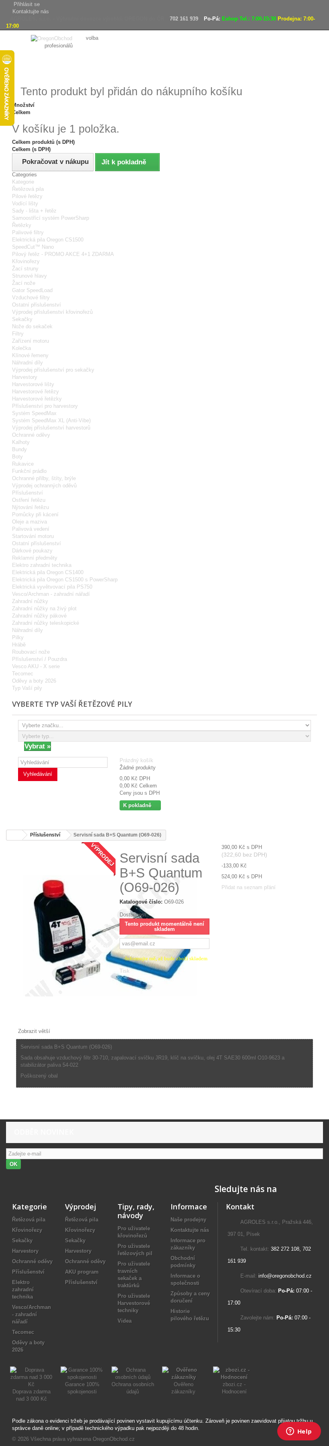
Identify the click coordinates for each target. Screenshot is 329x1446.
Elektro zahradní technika (41, 565)
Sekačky (22, 319)
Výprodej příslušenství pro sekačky (53, 370)
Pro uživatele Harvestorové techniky (134, 1303)
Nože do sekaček (32, 326)
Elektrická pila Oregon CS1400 (47, 572)
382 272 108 (285, 1249)
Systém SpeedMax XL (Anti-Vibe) (51, 420)
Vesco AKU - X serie (36, 666)
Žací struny (25, 269)
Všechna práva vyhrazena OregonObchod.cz (82, 1439)
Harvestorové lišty (33, 384)
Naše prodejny (188, 1220)
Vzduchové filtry (31, 298)
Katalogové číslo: (141, 902)
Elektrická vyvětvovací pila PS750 (52, 587)
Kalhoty (21, 442)
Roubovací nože (31, 652)
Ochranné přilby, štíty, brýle (44, 478)
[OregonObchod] (52, 38)
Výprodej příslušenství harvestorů (51, 428)
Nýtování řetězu (30, 507)
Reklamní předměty (34, 558)
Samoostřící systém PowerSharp (50, 218)
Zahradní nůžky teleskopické (45, 623)
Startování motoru (33, 536)
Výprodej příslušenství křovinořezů (52, 312)
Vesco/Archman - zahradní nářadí (51, 594)
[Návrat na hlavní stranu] (14, 835)
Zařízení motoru (30, 341)
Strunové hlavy (29, 276)
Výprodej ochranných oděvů (44, 486)
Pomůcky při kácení (35, 514)
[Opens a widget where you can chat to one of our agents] (299, 1432)
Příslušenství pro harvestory (45, 406)
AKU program (82, 1272)
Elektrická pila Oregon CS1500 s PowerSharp (65, 580)
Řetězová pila (28, 189)
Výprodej (80, 1206)
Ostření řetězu (28, 500)
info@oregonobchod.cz (285, 1276)
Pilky (18, 637)
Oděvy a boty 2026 (34, 681)
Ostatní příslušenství (36, 305)
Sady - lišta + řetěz (34, 211)
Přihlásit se (27, 4)
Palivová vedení (30, 529)
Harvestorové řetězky (37, 399)
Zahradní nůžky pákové (39, 616)
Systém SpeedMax (34, 413)
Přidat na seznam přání (248, 887)
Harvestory (24, 377)
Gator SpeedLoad (32, 290)
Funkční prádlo (29, 471)
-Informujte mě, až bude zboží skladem (165, 958)
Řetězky (21, 225)
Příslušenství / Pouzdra (39, 659)
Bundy (19, 449)
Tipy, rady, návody (136, 1211)
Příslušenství (27, 493)
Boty (17, 457)
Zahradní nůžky (30, 601)
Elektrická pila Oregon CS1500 (47, 240)
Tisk (125, 971)
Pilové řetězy (27, 196)
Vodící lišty (25, 203)
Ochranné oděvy (31, 435)
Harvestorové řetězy (35, 392)
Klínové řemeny (30, 355)
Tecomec (22, 674)
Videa (125, 1321)
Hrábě (19, 645)
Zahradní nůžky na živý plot (44, 608)
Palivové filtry (28, 232)
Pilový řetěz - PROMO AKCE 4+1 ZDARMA (63, 254)
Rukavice (23, 464)
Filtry (18, 334)
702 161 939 (184, 19)
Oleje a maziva (29, 522)
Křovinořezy (26, 261)
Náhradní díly (27, 363)
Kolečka (21, 348)
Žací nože (23, 283)
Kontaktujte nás (30, 11)
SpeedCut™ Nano (33, 247)
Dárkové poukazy (32, 551)
